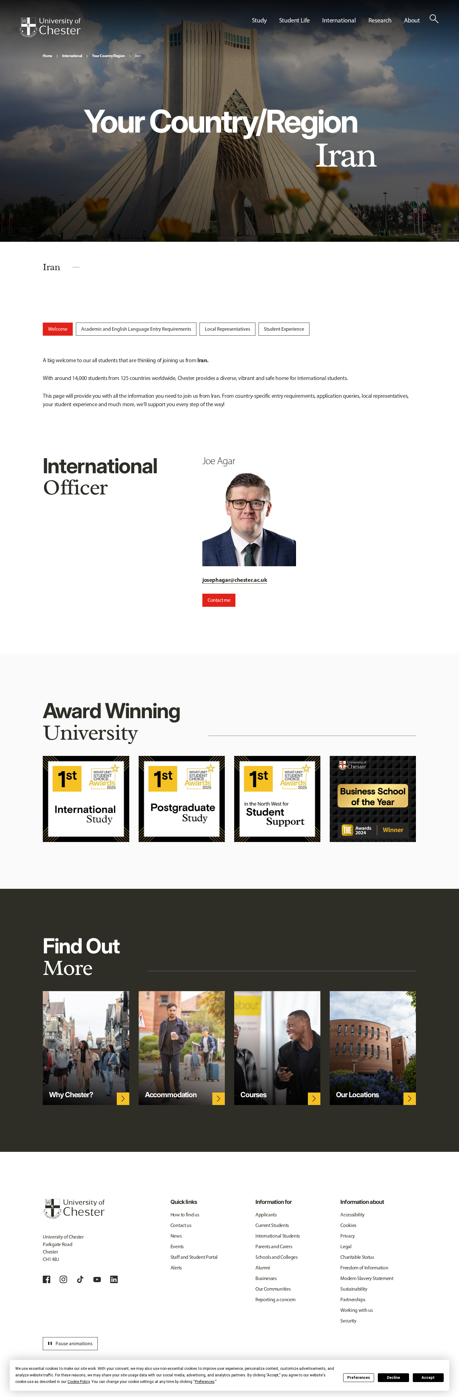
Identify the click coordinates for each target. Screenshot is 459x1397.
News (176, 1236)
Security (348, 1321)
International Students (277, 1236)
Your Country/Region (108, 55)
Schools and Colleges (276, 1257)
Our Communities (272, 1289)
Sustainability (354, 1289)
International (72, 55)
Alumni (262, 1268)
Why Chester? (71, 1094)
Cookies (348, 1225)
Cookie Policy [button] (78, 1382)
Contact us (180, 1225)
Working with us (356, 1310)
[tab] (58, 329)
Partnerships (352, 1299)
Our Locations (357, 1094)
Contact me (219, 600)
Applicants (266, 1215)
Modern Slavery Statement (366, 1278)
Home (47, 55)
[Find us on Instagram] (63, 1279)
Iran (138, 56)
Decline (393, 1377)
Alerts (176, 1268)
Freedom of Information (364, 1268)
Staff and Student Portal (194, 1257)
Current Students (272, 1225)
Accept (428, 1377)
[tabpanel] (229, 382)
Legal (345, 1246)
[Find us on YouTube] (97, 1279)
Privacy (347, 1236)
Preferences (358, 1377)
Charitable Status (357, 1257)
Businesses (266, 1278)
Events (177, 1246)
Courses (253, 1094)
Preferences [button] (205, 1382)
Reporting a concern (275, 1299)
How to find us (184, 1215)
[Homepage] (50, 27)
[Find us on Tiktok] (80, 1279)
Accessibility (352, 1215)
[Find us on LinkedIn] (114, 1279)
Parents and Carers (273, 1246)
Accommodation (171, 1094)
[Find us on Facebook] (46, 1279)
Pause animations (69, 1343)
